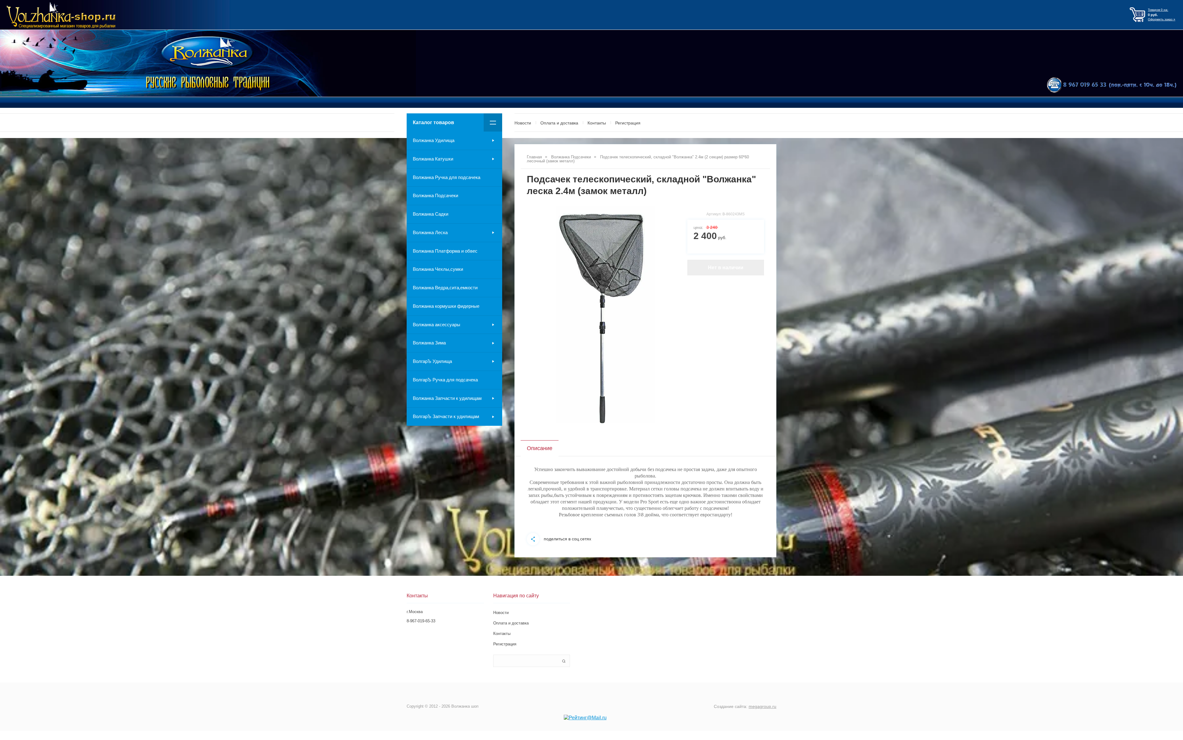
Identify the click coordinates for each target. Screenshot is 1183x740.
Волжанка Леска (430, 232)
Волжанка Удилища (433, 140)
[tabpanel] (605, 314)
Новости (522, 122)
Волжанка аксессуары (436, 324)
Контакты (596, 122)
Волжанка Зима (429, 342)
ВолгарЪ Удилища (432, 361)
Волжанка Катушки (433, 158)
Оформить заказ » (1161, 19)
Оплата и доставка (559, 122)
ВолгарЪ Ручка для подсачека (445, 379)
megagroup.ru (762, 706)
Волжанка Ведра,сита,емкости (445, 287)
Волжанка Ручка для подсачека (446, 177)
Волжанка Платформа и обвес (445, 251)
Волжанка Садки (430, 214)
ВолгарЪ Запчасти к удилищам (446, 416)
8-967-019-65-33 (421, 621)
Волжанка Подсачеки (435, 195)
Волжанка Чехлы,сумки (438, 269)
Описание (539, 448)
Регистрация (627, 122)
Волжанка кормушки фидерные (446, 306)
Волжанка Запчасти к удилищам (447, 398)
